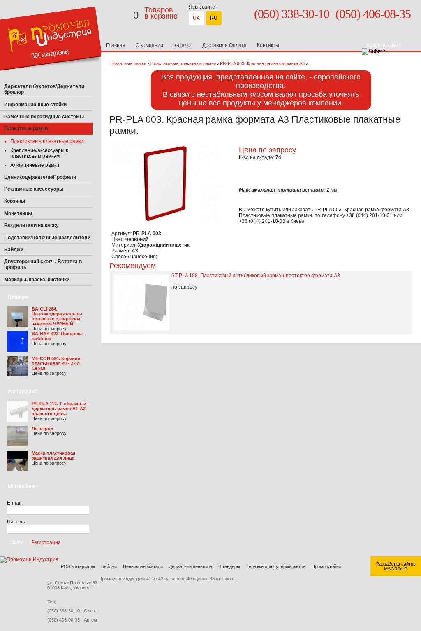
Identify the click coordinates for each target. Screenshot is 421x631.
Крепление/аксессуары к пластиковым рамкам (39, 153)
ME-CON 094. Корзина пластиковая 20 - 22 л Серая (56, 363)
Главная (115, 45)
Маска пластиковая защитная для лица (53, 455)
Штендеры (229, 566)
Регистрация (46, 542)
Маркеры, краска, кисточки (36, 280)
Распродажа (23, 392)
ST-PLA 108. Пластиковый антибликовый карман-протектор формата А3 (255, 275)
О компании (149, 45)
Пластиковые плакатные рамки (46, 141)
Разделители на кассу (31, 225)
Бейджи (109, 566)
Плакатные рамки (127, 63)
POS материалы (78, 566)
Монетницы (18, 213)
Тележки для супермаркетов (275, 566)
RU (213, 18)
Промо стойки (326, 566)
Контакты (268, 45)
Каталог (182, 45)
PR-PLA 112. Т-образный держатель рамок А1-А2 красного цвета (59, 408)
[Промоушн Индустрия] (51, 79)
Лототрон (42, 428)
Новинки (18, 297)
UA (196, 18)
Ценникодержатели (143, 566)
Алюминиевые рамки (34, 165)
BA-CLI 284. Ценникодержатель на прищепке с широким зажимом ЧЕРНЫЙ (57, 316)
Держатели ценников (190, 566)
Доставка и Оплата (224, 45)
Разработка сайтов (396, 563)
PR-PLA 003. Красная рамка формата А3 (262, 63)
